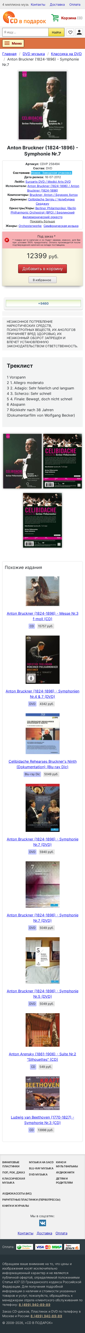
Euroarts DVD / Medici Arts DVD (48, 181)
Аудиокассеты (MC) (17, 1193)
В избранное (42, 280)
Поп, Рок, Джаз (13, 1172)
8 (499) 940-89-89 (34, 1304)
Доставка (57, 4)
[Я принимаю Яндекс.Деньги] (72, 1247)
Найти (56, 32)
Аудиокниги (65, 1172)
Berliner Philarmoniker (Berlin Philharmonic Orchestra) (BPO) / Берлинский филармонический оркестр (43, 212)
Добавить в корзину (42, 268)
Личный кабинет (79, 32)
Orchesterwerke (30, 226)
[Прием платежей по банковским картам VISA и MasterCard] (48, 1247)
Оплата (74, 4)
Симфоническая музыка (61, 226)
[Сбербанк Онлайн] (24, 1247)
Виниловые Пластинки (10, 1164)
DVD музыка (38, 1174)
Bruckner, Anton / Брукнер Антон (54, 195)
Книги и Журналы (15, 1205)
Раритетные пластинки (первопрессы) (31, 1199)
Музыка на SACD (41, 1162)
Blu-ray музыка (41, 1168)
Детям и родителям (64, 1180)
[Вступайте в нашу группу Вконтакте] (42, 1222)
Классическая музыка (13, 1180)
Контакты (38, 4)
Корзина (72, 18)
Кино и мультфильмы (67, 1164)
